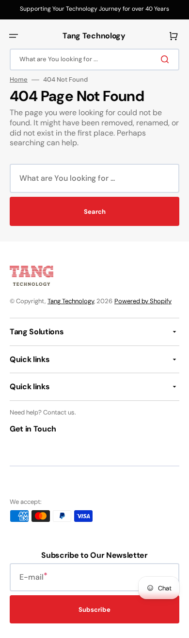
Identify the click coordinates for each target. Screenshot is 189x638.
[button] (13, 36)
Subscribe (94, 609)
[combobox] (94, 59)
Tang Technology (70, 301)
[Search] (166, 59)
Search (95, 211)
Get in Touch (33, 429)
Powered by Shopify (143, 301)
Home (19, 80)
